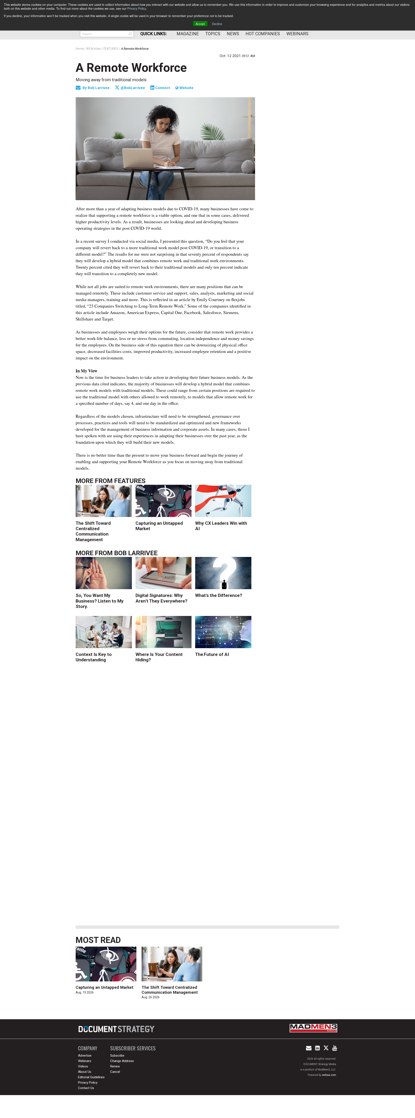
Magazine (188, 33)
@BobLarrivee (132, 88)
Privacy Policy (136, 8)
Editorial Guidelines (91, 1077)
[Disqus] (165, 735)
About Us (84, 1072)
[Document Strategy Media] (117, 1029)
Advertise (84, 1055)
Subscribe (117, 1055)
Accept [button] (200, 24)
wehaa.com (329, 1075)
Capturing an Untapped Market (104, 987)
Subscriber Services (133, 1048)
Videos (83, 1066)
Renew (115, 1066)
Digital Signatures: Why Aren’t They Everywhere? (161, 598)
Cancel (115, 1072)
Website (186, 88)
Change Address (122, 1061)
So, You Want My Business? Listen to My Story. (100, 601)
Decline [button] (217, 24)
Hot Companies (263, 33)
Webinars (297, 33)
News (233, 33)
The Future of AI (212, 654)
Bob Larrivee (99, 88)
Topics (212, 33)
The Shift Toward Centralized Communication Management (93, 531)
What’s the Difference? (218, 595)
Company (87, 1048)
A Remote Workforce (131, 68)
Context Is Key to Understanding (94, 657)
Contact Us (86, 1088)
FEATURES (129, 481)
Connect (162, 88)
